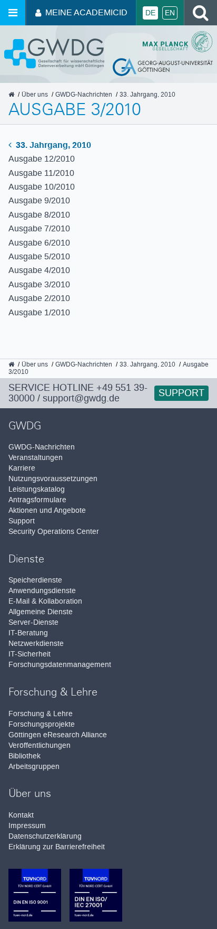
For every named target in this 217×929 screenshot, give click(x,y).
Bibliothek (24, 756)
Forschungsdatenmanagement (59, 665)
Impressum (27, 826)
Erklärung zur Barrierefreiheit (56, 847)
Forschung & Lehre (40, 714)
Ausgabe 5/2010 (39, 256)
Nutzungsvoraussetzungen (52, 479)
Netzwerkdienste (36, 644)
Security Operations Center (53, 532)
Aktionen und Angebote (47, 510)
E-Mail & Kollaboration (45, 601)
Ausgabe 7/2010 (39, 228)
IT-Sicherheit (29, 654)
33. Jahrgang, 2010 (52, 144)
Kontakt (21, 815)
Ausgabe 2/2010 (39, 298)
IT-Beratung (28, 633)
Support (181, 393)
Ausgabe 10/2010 (41, 186)
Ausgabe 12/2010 (41, 158)
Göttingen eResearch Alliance (57, 735)
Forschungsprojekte (41, 724)
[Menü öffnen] (12, 12)
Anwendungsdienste (42, 591)
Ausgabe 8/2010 (39, 214)
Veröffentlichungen (39, 745)
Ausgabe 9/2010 (39, 200)
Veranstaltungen (35, 458)
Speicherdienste (35, 580)
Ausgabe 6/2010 (39, 242)
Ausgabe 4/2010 (39, 270)
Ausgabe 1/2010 (39, 312)
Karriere (21, 468)
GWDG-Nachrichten (41, 447)
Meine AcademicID (86, 12)
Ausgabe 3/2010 (39, 284)
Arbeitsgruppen (34, 767)
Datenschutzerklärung (45, 836)
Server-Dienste (33, 622)
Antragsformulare (37, 500)
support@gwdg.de (81, 398)
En (170, 13)
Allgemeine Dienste (40, 612)
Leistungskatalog (36, 489)
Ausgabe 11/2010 (41, 172)
